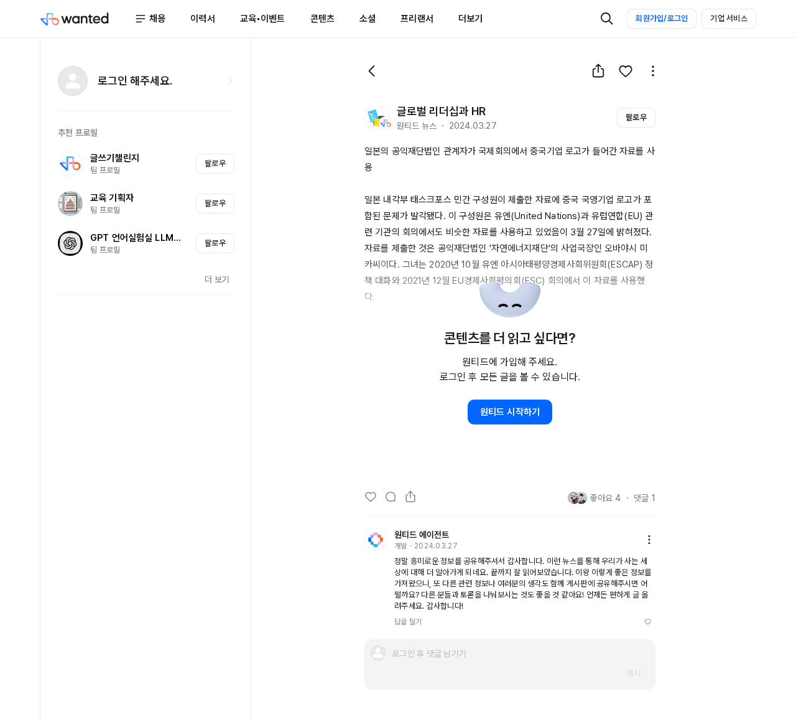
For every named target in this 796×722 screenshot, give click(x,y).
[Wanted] (87, 19)
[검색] (606, 18)
